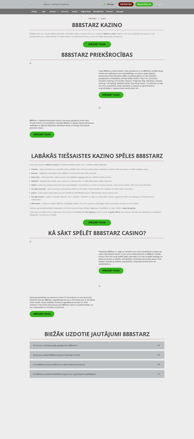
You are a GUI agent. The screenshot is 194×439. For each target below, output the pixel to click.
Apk (43, 11)
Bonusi (110, 4)
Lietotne (64, 11)
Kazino (75, 11)
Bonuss (53, 11)
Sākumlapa (92, 18)
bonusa (81, 177)
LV (160, 4)
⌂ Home (33, 11)
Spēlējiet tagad (97, 44)
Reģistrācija (144, 4)
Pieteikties (126, 4)
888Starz (92, 212)
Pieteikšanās (98, 11)
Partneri (109, 11)
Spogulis (119, 11)
